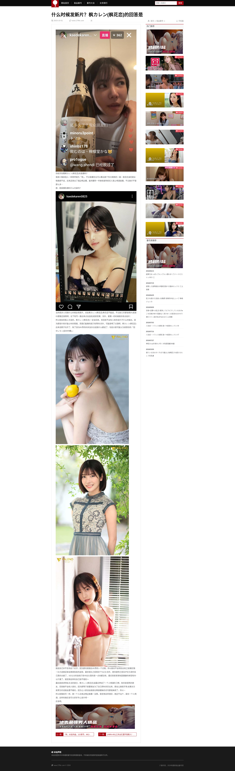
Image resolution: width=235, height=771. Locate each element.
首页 (152, 21)
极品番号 (78, 3)
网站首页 (65, 3)
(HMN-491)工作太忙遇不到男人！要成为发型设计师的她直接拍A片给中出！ (121, 734)
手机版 (180, 21)
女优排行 (104, 3)
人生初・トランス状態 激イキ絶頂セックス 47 (162, 335)
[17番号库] (55, 3)
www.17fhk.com (78, 21)
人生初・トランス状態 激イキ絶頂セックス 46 (162, 326)
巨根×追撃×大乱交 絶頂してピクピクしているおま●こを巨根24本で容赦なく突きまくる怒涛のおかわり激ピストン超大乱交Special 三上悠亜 (164, 314)
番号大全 (91, 3)
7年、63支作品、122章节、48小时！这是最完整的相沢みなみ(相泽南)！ (79, 734)
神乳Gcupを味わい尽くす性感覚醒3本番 (160, 344)
